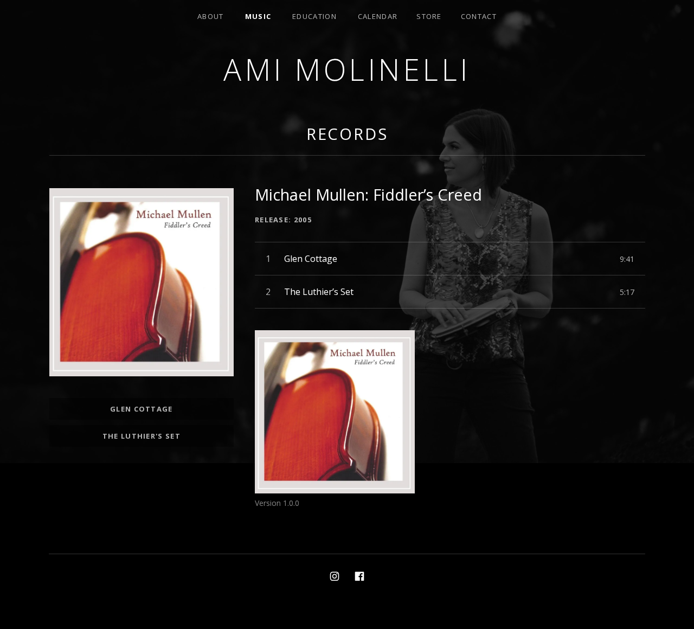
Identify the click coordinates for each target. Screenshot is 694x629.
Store (429, 16)
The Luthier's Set (141, 436)
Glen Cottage (141, 409)
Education (314, 16)
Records (347, 133)
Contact (479, 16)
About (210, 16)
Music (258, 16)
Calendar (377, 16)
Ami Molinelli (347, 69)
